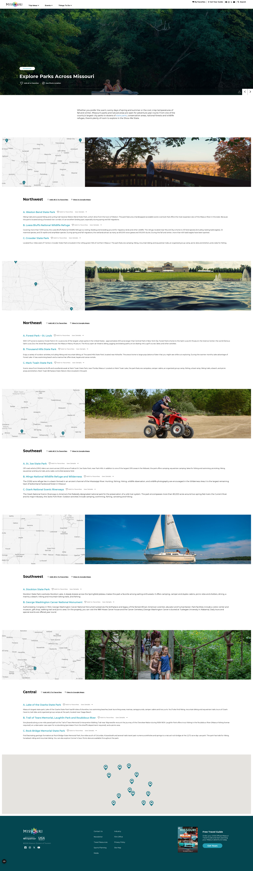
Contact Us (98, 831)
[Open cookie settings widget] (4, 861)
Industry (117, 831)
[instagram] (229, 2)
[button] (109, 775)
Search (242, 2)
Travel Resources (100, 842)
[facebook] (226, 2)
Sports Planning (100, 848)
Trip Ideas (33, 5)
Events (48, 5)
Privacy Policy (119, 842)
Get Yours (212, 846)
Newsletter (98, 837)
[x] (231, 2)
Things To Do (64, 5)
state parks (121, 115)
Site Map (117, 848)
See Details (79, 212)
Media (96, 853)
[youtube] (234, 2)
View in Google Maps (82, 200)
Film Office (118, 837)
